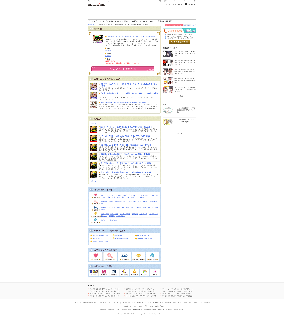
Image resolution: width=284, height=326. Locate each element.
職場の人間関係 (125, 214)
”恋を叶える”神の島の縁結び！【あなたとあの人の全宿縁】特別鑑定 (126, 154)
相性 (102, 195)
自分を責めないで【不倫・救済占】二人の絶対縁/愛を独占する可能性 (126, 145)
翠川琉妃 (108, 56)
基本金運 (135, 214)
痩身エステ (198, 302)
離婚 (139, 201)
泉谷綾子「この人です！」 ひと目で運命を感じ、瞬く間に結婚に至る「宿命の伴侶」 (129, 85)
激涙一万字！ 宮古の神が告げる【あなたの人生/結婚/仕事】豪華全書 (126, 172)
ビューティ (177, 1)
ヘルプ (193, 25)
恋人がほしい (119, 235)
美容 (174, 302)
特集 (164, 104)
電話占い (127, 21)
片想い (108, 195)
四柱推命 (108, 50)
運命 (113, 208)
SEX (127, 197)
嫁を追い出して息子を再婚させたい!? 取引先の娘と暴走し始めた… (184, 296)
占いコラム (152, 21)
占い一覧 (101, 21)
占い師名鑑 (143, 21)
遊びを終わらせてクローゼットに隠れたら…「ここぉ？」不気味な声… (150, 289)
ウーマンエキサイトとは (127, 306)
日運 (132, 208)
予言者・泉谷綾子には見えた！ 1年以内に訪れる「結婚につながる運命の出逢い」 (129, 94)
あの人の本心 (122, 195)
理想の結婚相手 (120, 201)
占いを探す (109, 21)
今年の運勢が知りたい (122, 238)
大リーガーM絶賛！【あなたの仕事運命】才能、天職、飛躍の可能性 (125, 136)
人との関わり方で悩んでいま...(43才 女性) (180, 38)
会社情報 (103, 309)
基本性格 (138, 208)
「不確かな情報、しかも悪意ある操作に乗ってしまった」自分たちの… (150, 291)
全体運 (103, 208)
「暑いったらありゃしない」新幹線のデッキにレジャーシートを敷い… (186, 289)
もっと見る (179, 96)
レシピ (170, 1)
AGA (190, 302)
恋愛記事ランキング (170, 48)
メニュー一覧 (192, 1)
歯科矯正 (168, 302)
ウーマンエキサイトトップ (174, 4)
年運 (118, 208)
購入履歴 (169, 21)
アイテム (148, 302)
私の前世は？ (97, 238)
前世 (144, 208)
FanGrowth (103, 302)
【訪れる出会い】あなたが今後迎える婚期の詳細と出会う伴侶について (126, 102)
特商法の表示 (178, 309)
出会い (129, 201)
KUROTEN (77, 302)
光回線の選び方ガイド (90, 302)
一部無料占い (142, 197)
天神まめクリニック (128, 302)
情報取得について (150, 309)
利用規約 (111, 309)
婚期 (134, 201)
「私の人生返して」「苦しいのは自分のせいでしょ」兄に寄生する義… (186, 293)
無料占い (135, 21)
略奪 (118, 197)
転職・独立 (114, 214)
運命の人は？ (145, 195)
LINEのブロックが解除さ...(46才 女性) (179, 36)
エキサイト (191, 4)
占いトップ (93, 21)
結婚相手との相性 (107, 201)
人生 (108, 208)
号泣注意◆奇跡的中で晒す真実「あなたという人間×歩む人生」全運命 (126, 163)
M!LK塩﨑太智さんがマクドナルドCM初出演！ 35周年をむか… (111, 293)
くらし (166, 1)
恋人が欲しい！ (134, 195)
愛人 (122, 197)
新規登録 (187, 25)
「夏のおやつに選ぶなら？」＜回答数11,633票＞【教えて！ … (147, 293)
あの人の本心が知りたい (101, 235)
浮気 (108, 197)
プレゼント (184, 1)
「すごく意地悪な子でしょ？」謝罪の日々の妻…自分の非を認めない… (114, 296)
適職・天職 (105, 214)
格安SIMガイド (158, 302)
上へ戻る (179, 133)
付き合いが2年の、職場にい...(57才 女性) (179, 34)
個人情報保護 (137, 309)
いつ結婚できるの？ (144, 235)
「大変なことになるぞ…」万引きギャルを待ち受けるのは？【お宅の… (114, 289)
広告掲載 (169, 309)
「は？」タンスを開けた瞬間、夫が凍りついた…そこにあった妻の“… (113, 291)
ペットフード (182, 302)
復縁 (113, 197)
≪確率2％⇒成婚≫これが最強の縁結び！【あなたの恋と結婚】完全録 (131, 36)
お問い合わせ (159, 306)
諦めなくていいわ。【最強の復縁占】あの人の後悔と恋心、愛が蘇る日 (126, 127)
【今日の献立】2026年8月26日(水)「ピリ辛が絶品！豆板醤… (146, 296)
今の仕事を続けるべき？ (145, 238)
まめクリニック (114, 302)
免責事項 (161, 309)
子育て (161, 1)
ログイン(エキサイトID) (174, 25)
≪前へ (92, 123)
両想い (114, 195)
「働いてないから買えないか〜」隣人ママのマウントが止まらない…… (186, 291)
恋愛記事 (161, 21)
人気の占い (119, 21)
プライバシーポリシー (123, 309)
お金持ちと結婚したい (100, 241)
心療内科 (140, 302)
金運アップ (143, 214)
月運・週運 (125, 208)
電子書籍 (207, 302)
